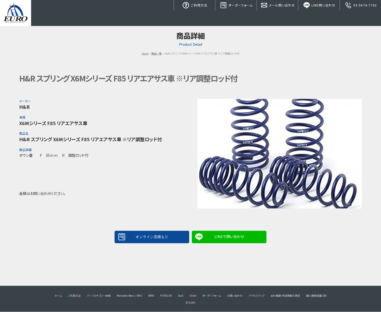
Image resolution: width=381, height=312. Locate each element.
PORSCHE (166, 295)
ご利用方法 (198, 5)
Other (192, 295)
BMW (151, 295)
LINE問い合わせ (323, 5)
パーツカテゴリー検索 (99, 295)
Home (145, 53)
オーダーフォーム (240, 5)
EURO (15, 13)
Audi (181, 295)
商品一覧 (156, 53)
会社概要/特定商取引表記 (285, 295)
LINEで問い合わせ (229, 236)
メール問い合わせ (281, 5)
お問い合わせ (234, 295)
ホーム (58, 295)
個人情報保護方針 (316, 295)
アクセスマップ (256, 295)
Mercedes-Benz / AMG (129, 295)
